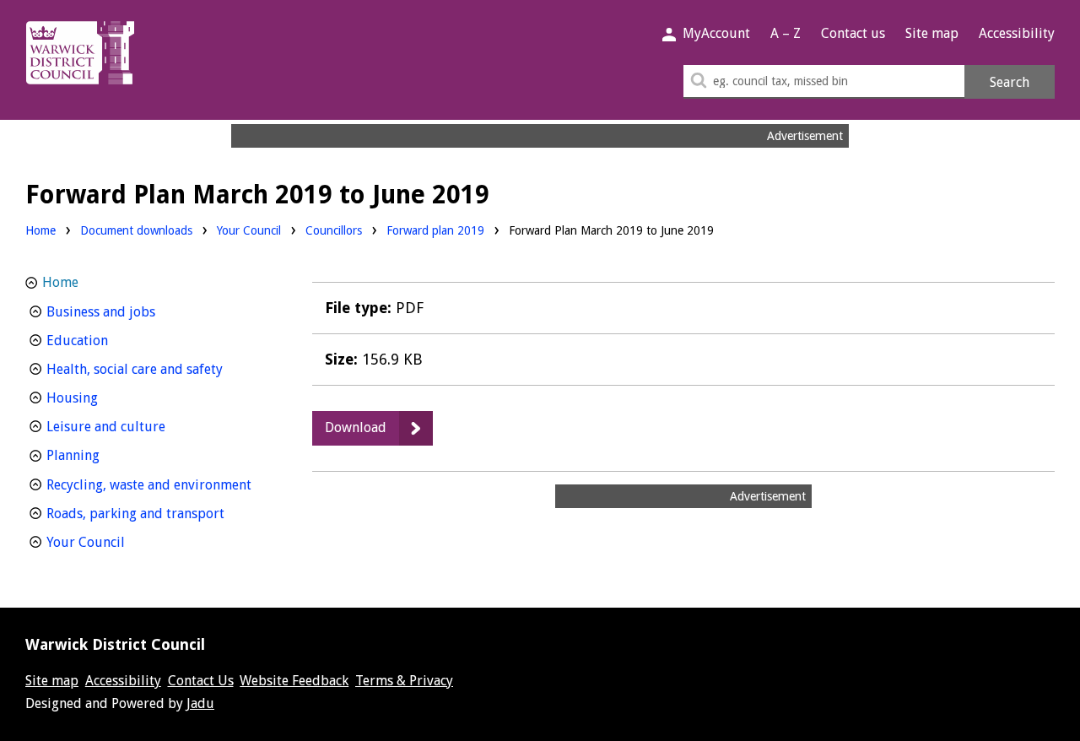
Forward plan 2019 (435, 230)
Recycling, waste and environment (157, 484)
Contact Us (201, 681)
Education (108, 340)
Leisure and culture (137, 426)
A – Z (785, 33)
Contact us (853, 33)
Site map (931, 33)
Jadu (200, 703)
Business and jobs (132, 311)
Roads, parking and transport (157, 513)
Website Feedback (294, 681)
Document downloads (136, 230)
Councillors (333, 230)
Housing (103, 397)
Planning (104, 454)
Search (1009, 82)
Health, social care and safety (157, 368)
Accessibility (1017, 33)
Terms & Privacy (404, 681)
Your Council (249, 230)
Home (40, 230)
